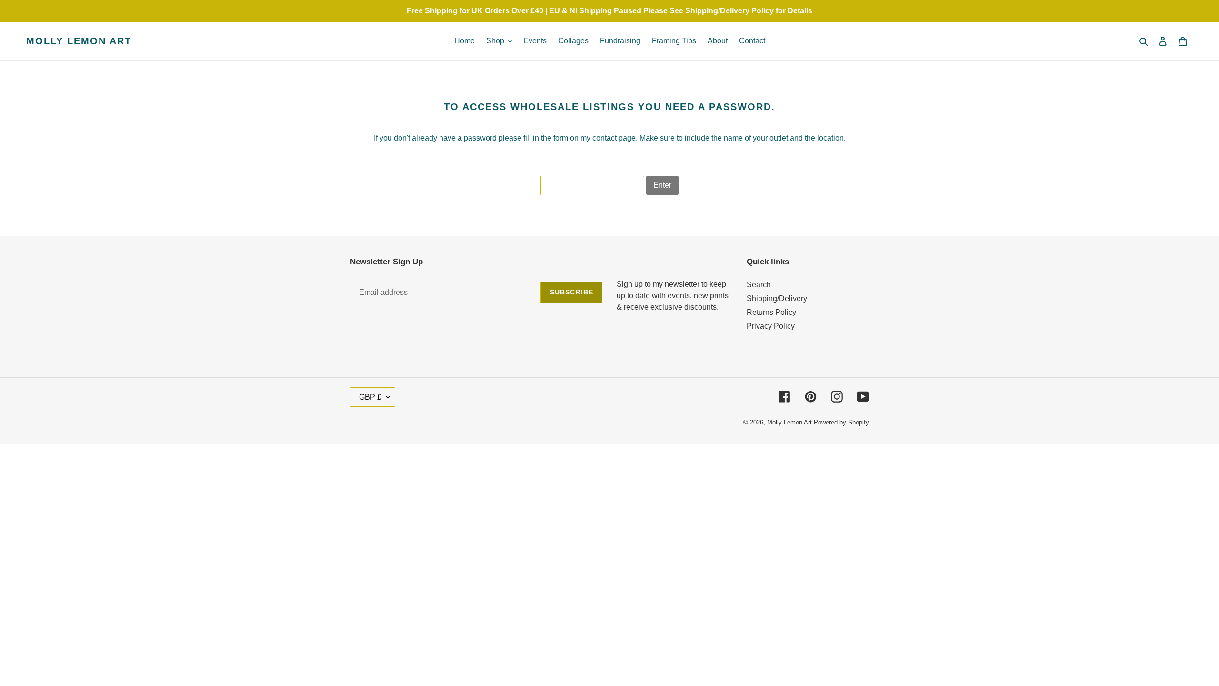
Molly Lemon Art (78, 41)
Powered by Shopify (841, 422)
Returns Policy (771, 312)
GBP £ (370, 397)
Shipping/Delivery (777, 298)
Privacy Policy (771, 326)
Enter (662, 185)
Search (759, 285)
